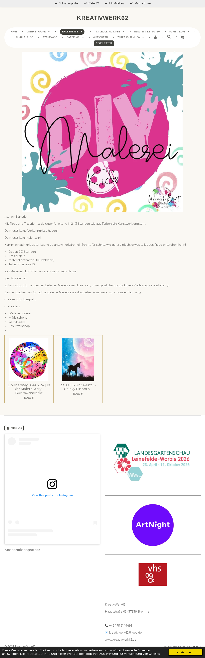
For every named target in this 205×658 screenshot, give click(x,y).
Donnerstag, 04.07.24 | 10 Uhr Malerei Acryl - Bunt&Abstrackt (29, 389)
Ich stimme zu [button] (185, 652)
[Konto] (155, 37)
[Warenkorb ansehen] (182, 37)
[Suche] (169, 37)
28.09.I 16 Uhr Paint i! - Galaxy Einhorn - (78, 387)
